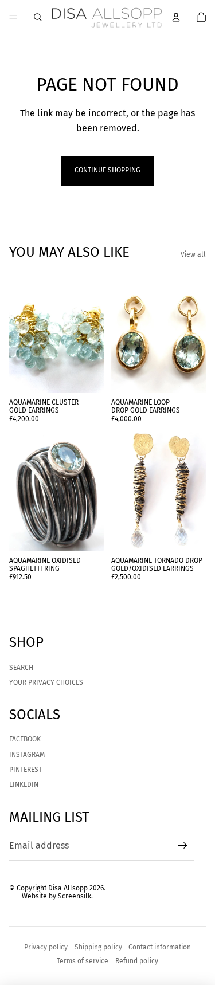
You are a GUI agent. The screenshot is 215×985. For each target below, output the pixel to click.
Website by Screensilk (56, 896)
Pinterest (25, 770)
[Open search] (37, 17)
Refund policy (136, 961)
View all (193, 254)
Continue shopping (107, 170)
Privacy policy (46, 947)
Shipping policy (98, 947)
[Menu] (13, 17)
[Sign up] (182, 845)
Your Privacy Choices (46, 682)
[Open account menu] (176, 17)
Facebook (25, 739)
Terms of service (82, 961)
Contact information (159, 947)
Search (21, 668)
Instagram (27, 755)
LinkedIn (23, 784)
